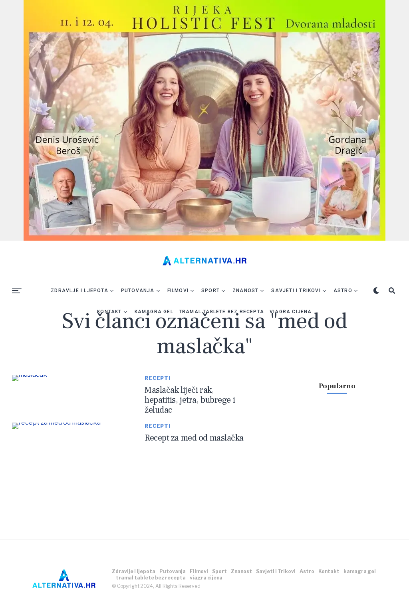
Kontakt (109, 311)
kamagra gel (154, 311)
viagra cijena (291, 311)
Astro (343, 290)
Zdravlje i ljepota (79, 290)
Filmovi (178, 290)
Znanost (245, 290)
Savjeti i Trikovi (295, 290)
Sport (210, 290)
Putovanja (138, 290)
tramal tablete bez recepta (221, 311)
